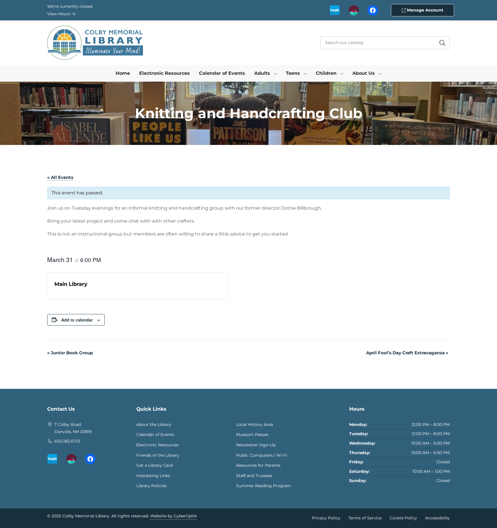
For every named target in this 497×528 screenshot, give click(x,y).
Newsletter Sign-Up (256, 444)
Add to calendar (77, 320)
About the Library (153, 424)
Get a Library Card (154, 465)
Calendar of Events (222, 73)
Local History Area (254, 424)
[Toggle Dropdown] (275, 73)
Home (123, 73)
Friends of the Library (157, 455)
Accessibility (437, 518)
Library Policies (151, 485)
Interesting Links (153, 475)
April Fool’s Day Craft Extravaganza (407, 352)
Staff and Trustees (254, 475)
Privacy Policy (326, 518)
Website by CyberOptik (173, 516)
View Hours (59, 13)
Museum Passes (252, 434)
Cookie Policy (403, 518)
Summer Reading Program (263, 485)
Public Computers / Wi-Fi (261, 455)
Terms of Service (365, 518)
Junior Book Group (70, 352)
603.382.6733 (67, 441)
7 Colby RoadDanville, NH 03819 (73, 428)
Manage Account (424, 10)
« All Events (60, 177)
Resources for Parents (258, 465)
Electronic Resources (164, 73)
